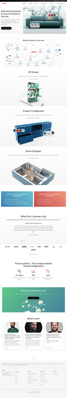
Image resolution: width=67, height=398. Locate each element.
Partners (42, 375)
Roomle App (57, 0)
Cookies (35, 393)
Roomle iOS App (31, 382)
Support (41, 384)
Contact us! (33, 297)
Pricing (30, 3)
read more (6, 347)
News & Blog (55, 373)
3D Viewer (25, 49)
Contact (16, 382)
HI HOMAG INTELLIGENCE (33, 380)
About (16, 373)
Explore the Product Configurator (33, 117)
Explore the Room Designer (33, 158)
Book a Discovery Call (61, 3)
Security (16, 380)
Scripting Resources (43, 380)
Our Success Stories (33, 254)
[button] (1, 336)
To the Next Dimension (6, 28)
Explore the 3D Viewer (33, 79)
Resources (35, 3)
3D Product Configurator (32, 373)
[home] (4, 3)
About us (51, 3)
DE (63, 0)
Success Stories (43, 3)
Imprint (32, 393)
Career (16, 375)
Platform (24, 3)
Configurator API (43, 382)
